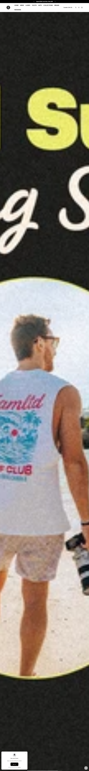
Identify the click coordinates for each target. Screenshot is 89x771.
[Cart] (81, 7)
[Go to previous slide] (34, 1)
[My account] (78, 7)
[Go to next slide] (55, 1)
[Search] (75, 7)
